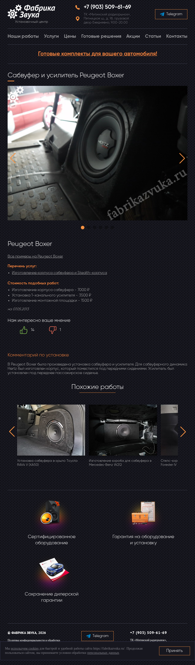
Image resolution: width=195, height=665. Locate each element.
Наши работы (23, 36)
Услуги (51, 36)
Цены (70, 36)
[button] (13, 158)
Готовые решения (101, 36)
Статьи (153, 36)
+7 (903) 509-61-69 (107, 7)
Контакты (176, 36)
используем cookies (25, 648)
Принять (174, 651)
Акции (133, 36)
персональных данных (103, 653)
